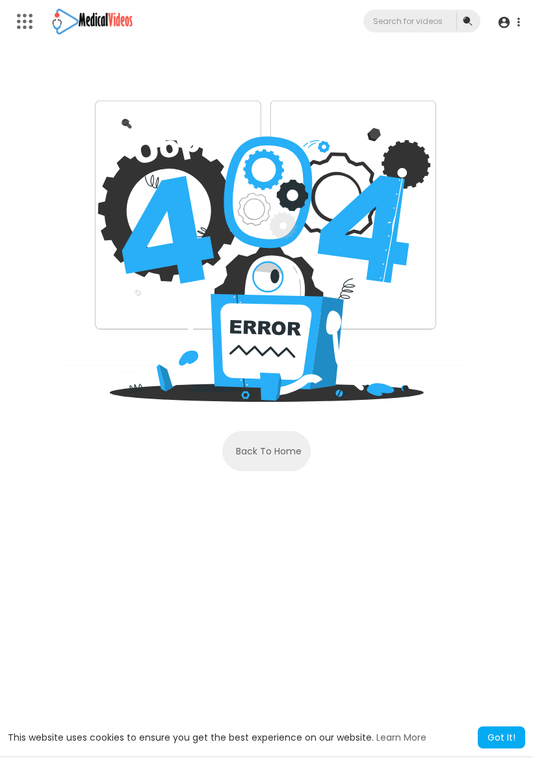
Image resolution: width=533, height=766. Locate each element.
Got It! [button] (501, 737)
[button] (508, 21)
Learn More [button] (401, 737)
